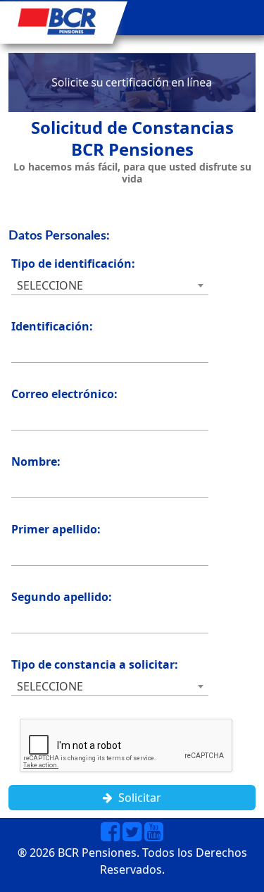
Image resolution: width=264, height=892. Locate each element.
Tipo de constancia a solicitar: (94, 664)
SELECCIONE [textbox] (50, 285)
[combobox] (109, 285)
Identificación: (52, 326)
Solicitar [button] (137, 797)
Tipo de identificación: (73, 263)
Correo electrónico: (64, 394)
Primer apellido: (56, 529)
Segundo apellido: (61, 597)
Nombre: (36, 461)
